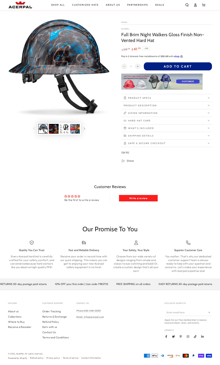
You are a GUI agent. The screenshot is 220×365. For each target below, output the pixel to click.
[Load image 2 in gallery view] (54, 129)
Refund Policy (50, 321)
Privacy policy (53, 358)
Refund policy (36, 358)
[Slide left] (33, 128)
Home (124, 22)
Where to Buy (16, 321)
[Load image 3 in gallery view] (64, 129)
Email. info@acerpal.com (90, 316)
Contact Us (49, 332)
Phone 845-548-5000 (89, 310)
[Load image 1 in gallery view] (43, 129)
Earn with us (49, 327)
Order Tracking (51, 311)
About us (13, 311)
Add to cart (178, 66)
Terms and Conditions (55, 337)
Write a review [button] (138, 198)
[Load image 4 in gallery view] (75, 129)
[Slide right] (84, 128)
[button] (187, 5)
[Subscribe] (210, 312)
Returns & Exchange (54, 316)
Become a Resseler (19, 327)
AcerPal (20, 353)
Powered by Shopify (17, 358)
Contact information (91, 358)
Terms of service (70, 358)
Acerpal (125, 29)
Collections (15, 316)
